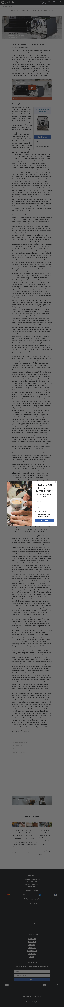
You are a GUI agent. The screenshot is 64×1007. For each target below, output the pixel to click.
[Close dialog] (55, 482)
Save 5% (44, 520)
